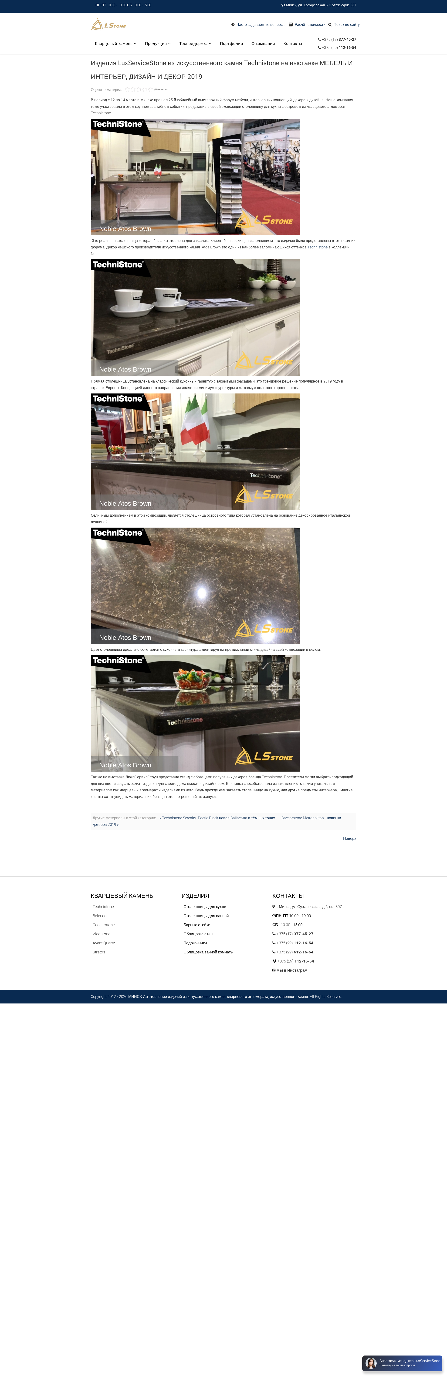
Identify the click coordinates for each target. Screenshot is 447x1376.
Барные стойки (196, 924)
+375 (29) (338, 47)
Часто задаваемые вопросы (261, 24)
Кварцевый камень (114, 43)
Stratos (99, 952)
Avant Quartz (104, 943)
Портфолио (231, 43)
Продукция (156, 43)
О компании (263, 43)
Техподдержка (193, 43)
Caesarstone (104, 924)
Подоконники (195, 943)
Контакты (293, 43)
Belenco (100, 915)
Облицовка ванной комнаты (208, 952)
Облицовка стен (198, 934)
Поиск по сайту (347, 24)
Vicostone (101, 934)
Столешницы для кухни (204, 906)
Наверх (349, 838)
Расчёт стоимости (310, 24)
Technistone (318, 247)
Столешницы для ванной (206, 915)
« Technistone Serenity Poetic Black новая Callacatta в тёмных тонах (217, 818)
